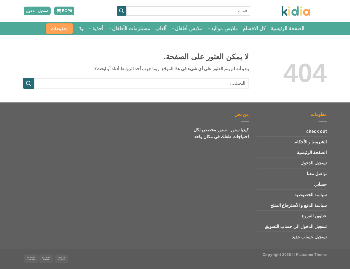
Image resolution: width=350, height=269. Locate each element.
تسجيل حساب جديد (309, 236)
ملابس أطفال (188, 28)
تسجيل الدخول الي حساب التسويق (296, 226)
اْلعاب (161, 28)
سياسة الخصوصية (310, 194)
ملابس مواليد (224, 28)
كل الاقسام (254, 28)
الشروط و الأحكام (310, 141)
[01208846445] (81, 28)
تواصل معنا (317, 173)
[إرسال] (121, 11)
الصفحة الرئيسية (287, 28)
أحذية (97, 28)
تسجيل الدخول (314, 163)
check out (316, 131)
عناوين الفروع (314, 215)
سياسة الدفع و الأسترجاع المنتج (298, 205)
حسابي (320, 184)
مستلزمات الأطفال (131, 28)
